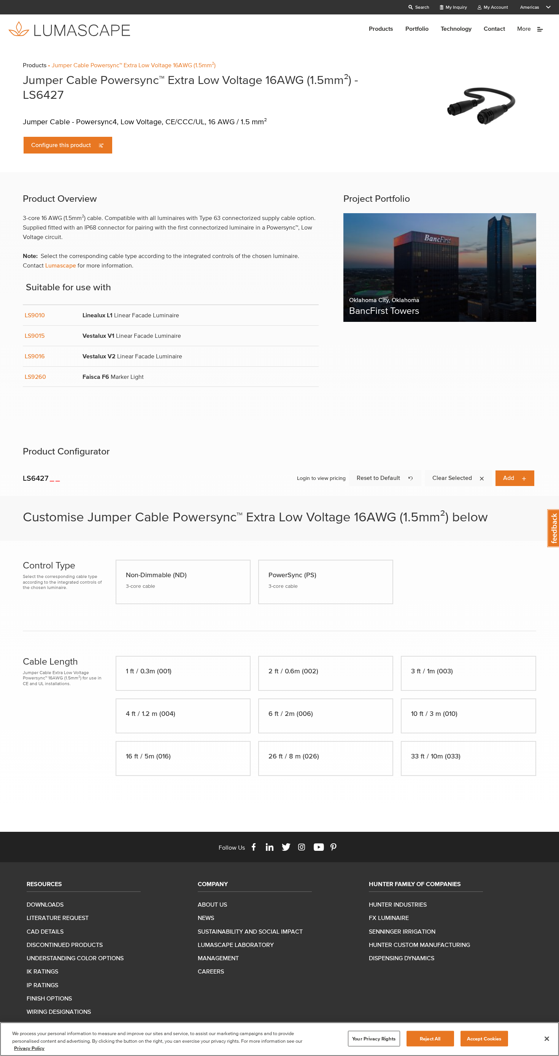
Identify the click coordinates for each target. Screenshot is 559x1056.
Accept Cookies (484, 1038)
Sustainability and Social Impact (250, 931)
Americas (529, 7)
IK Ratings (42, 971)
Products (381, 28)
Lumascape (60, 265)
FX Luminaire (389, 917)
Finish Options (49, 998)
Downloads (45, 904)
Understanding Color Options (75, 958)
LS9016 (35, 356)
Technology (456, 28)
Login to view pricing (321, 478)
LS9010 (35, 315)
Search (421, 7)
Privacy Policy (29, 1048)
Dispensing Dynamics (401, 958)
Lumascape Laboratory (236, 944)
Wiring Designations (59, 1011)
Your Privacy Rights (373, 1038)
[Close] (546, 1038)
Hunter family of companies (415, 883)
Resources (44, 883)
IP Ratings (42, 985)
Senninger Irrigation (402, 931)
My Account (495, 7)
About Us (212, 904)
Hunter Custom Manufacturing (419, 944)
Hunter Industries (398, 904)
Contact (494, 28)
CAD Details (45, 931)
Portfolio (417, 28)
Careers (211, 971)
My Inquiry (456, 7)
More (524, 28)
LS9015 (35, 335)
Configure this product (61, 144)
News (206, 917)
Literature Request (58, 917)
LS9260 (35, 376)
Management (218, 958)
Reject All (430, 1038)
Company (213, 883)
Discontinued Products (65, 944)
